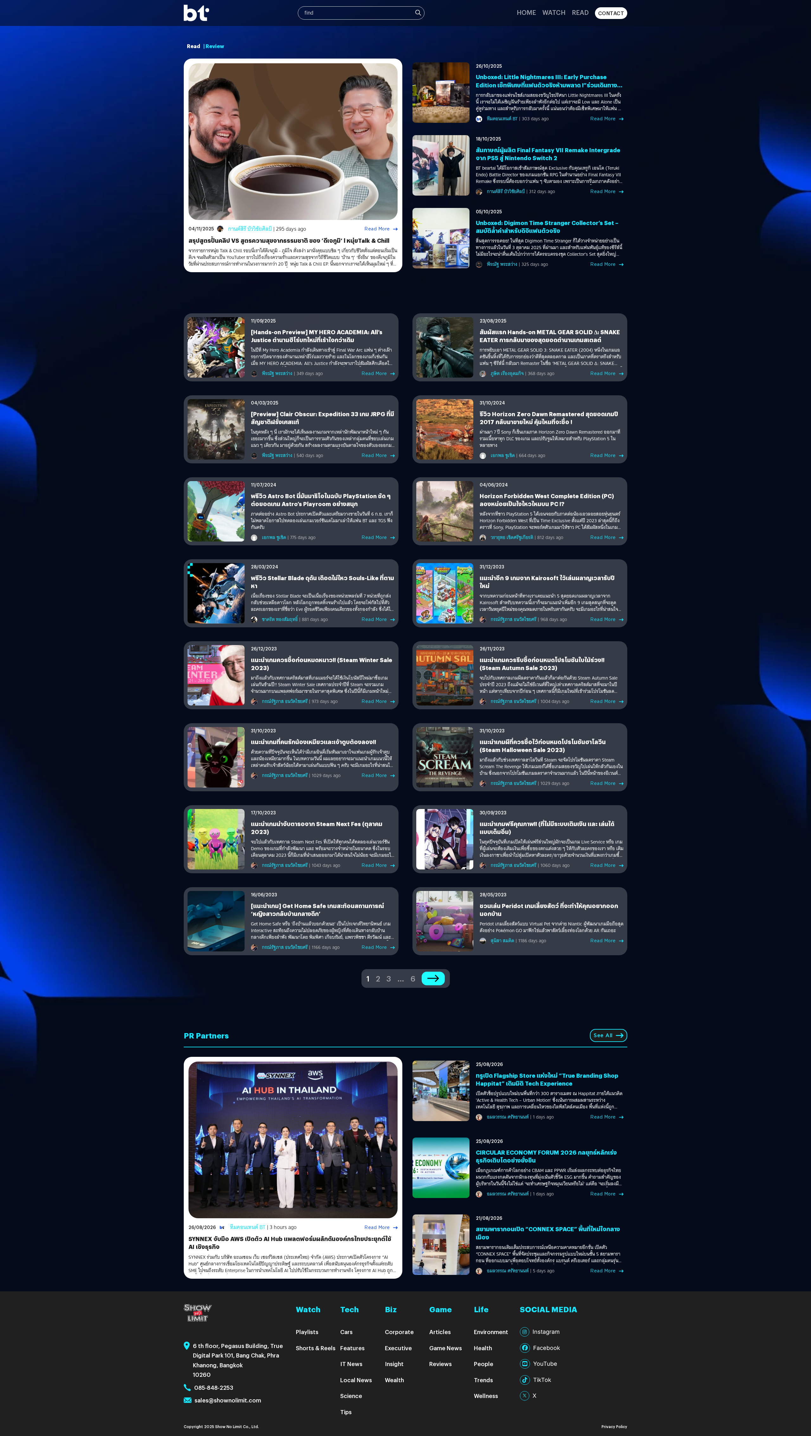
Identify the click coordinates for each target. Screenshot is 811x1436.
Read (580, 12)
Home (526, 12)
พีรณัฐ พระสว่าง (502, 264)
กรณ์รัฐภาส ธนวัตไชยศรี (513, 619)
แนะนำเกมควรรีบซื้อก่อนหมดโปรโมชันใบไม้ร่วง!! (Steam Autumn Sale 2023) (542, 664)
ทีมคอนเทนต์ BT (502, 119)
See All (603, 1035)
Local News (356, 1380)
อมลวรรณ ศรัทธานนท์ (508, 1117)
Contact (611, 13)
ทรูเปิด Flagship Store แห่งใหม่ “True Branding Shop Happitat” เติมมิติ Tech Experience (547, 1079)
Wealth (394, 1380)
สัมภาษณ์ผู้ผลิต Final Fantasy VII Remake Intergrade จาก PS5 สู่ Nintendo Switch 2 (548, 154)
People (483, 1364)
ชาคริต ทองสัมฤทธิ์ (280, 619)
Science (351, 1396)
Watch (553, 12)
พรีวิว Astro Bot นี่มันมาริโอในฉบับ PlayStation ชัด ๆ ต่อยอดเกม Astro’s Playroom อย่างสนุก (321, 500)
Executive (398, 1348)
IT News (351, 1364)
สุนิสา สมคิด (502, 941)
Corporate (399, 1332)
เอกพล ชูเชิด (503, 455)
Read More (377, 228)
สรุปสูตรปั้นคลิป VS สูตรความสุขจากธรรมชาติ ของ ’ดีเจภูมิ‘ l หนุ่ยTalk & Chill (288, 240)
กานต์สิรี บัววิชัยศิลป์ (250, 229)
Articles (440, 1332)
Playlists (307, 1332)
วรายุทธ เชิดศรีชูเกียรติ (512, 537)
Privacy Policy (614, 1426)
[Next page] (433, 978)
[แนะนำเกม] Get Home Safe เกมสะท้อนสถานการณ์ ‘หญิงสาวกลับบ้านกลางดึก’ (317, 910)
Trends (483, 1380)
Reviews (440, 1364)
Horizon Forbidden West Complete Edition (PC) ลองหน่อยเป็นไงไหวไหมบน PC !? (547, 500)
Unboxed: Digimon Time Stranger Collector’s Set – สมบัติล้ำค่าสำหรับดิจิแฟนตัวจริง (547, 227)
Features (352, 1348)
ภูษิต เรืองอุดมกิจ (507, 373)
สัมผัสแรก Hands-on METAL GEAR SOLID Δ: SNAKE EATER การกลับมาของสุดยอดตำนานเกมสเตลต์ (550, 336)
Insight (394, 1364)
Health (483, 1348)
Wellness (486, 1396)
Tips (346, 1412)
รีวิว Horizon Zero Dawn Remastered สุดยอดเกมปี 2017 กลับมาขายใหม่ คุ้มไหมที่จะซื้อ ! (549, 418)
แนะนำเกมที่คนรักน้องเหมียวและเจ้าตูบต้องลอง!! (313, 742)
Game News (445, 1348)
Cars (346, 1332)
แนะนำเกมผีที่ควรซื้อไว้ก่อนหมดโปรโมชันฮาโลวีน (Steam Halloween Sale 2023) (543, 746)
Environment (491, 1332)
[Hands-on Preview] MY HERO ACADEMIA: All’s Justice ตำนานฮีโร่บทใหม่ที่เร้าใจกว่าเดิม (316, 336)
